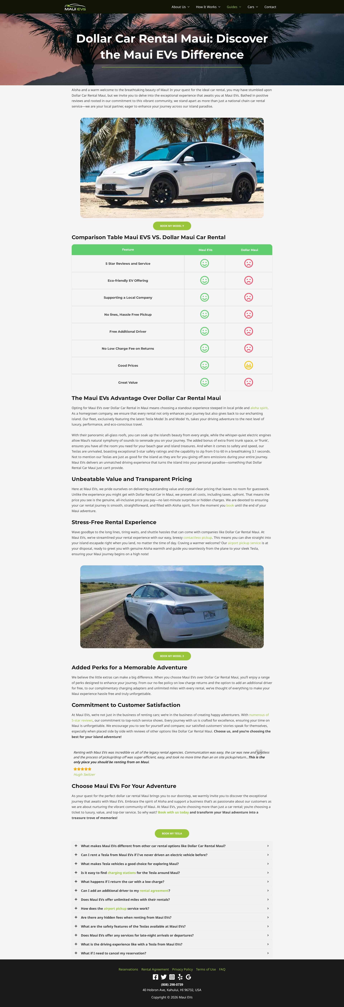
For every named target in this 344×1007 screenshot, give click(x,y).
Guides (232, 7)
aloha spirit (259, 408)
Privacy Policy (182, 969)
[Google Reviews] (188, 977)
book (230, 505)
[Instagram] (172, 977)
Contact (270, 7)
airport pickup (115, 908)
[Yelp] (180, 977)
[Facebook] (155, 977)
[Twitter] (164, 977)
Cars (251, 7)
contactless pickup (197, 537)
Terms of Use (206, 969)
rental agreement (154, 890)
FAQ (222, 969)
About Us (179, 7)
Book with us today (173, 812)
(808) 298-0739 (172, 984)
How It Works (206, 7)
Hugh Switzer (84, 774)
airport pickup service (244, 543)
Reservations (128, 969)
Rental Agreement (155, 969)
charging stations (122, 873)
